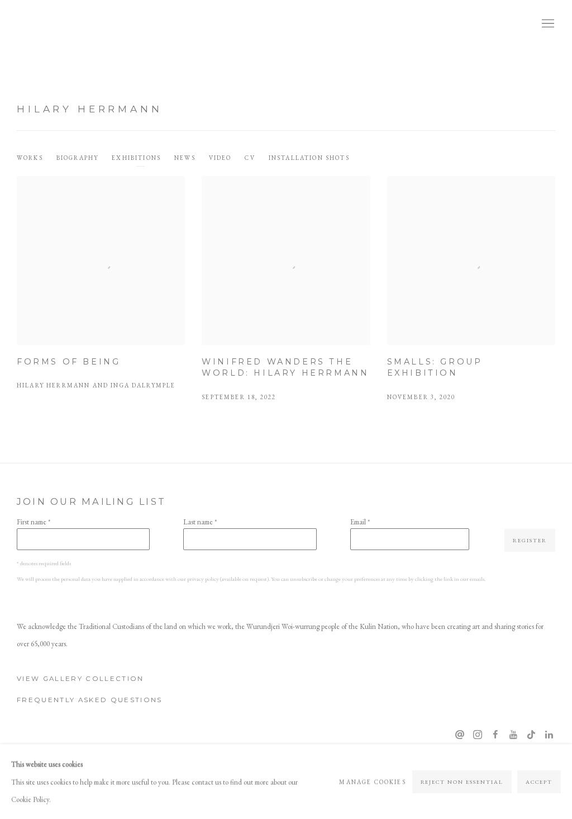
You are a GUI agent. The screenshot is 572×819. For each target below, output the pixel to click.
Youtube (513, 735)
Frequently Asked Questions (90, 700)
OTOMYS (56, 24)
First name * (33, 522)
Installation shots (309, 158)
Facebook (495, 735)
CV (250, 158)
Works (30, 158)
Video (220, 158)
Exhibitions (136, 158)
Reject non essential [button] (462, 781)
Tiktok (531, 735)
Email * (360, 522)
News (185, 158)
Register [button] (530, 540)
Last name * (200, 522)
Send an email (459, 735)
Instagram (477, 735)
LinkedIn (549, 735)
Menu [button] (546, 24)
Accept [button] (539, 781)
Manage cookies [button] (372, 781)
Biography (77, 158)
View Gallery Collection (80, 679)
